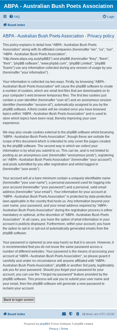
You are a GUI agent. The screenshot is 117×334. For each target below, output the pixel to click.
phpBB (44, 323)
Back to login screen (19, 300)
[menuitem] (14, 16)
